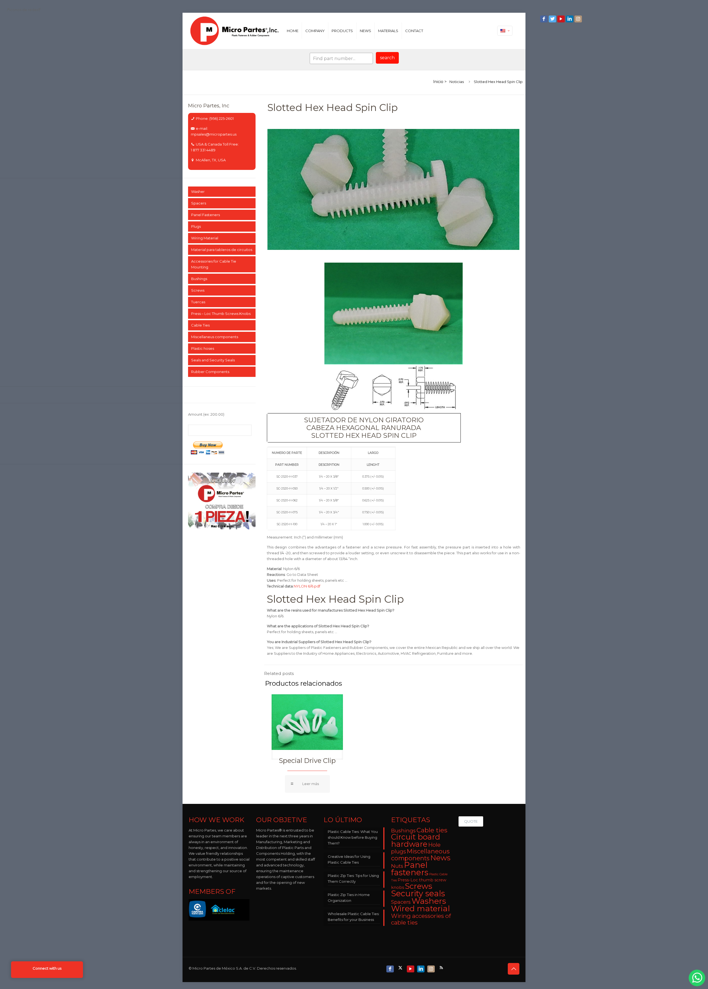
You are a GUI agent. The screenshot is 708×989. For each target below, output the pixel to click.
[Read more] (307, 784)
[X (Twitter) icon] (401, 967)
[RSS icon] (442, 967)
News (440, 857)
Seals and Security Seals (213, 360)
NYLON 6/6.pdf (307, 586)
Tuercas (198, 302)
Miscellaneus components (214, 337)
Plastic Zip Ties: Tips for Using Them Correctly (353, 878)
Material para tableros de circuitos (221, 249)
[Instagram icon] (578, 18)
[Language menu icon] (504, 31)
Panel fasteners (409, 868)
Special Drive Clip (307, 761)
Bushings (199, 278)
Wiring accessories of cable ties (421, 919)
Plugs (196, 226)
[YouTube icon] (561, 18)
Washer (198, 191)
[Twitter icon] (553, 18)
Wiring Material (204, 238)
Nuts (397, 866)
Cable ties (432, 830)
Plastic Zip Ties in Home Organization (349, 897)
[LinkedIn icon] (570, 18)
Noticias (456, 81)
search (387, 57)
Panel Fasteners (205, 215)
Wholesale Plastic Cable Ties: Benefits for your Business (353, 917)
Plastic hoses (202, 348)
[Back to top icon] (513, 969)
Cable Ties (200, 325)
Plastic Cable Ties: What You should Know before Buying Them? (353, 837)
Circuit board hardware (415, 840)
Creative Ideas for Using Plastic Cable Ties (349, 859)
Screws (197, 290)
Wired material (420, 908)
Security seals (418, 893)
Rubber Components (210, 371)
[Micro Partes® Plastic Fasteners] (234, 31)
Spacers (198, 203)
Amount (206, 414)
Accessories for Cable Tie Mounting (213, 264)
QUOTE (471, 821)
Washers (429, 901)
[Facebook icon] (544, 18)
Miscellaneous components (420, 855)
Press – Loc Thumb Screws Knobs (221, 313)
